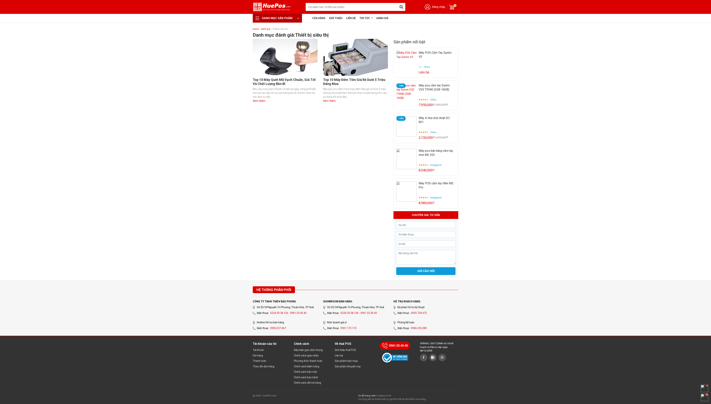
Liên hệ (351, 18)
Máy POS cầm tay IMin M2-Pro (436, 185)
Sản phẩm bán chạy (346, 360)
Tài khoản (258, 349)
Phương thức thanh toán (308, 360)
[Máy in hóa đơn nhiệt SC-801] (406, 126)
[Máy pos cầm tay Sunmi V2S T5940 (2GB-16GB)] (406, 93)
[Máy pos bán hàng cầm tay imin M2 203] (406, 159)
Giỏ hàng (258, 355)
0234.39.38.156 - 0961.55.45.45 (288, 312)
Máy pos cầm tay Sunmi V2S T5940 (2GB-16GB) (434, 87)
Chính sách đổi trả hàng (307, 382)
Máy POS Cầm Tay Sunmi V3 (435, 54)
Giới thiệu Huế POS (345, 349)
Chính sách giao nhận (306, 355)
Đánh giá (382, 18)
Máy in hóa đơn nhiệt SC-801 (435, 120)
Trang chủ (307, 18)
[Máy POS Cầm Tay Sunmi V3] (406, 61)
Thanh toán (259, 360)
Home (256, 29)
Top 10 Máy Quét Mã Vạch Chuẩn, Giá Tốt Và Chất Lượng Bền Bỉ (284, 82)
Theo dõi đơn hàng (263, 366)
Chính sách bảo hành (306, 377)
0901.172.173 (348, 328)
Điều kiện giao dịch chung (308, 349)
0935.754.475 (419, 312)
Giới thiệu (336, 18)
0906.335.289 (419, 328)
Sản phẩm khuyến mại (348, 366)
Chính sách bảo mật (305, 371)
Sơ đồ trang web (367, 395)
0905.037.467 (278, 328)
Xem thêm (259, 101)
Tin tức (364, 18)
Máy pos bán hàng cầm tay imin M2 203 (436, 153)
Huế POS (272, 7)
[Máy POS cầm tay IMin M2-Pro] (406, 191)
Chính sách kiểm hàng (306, 366)
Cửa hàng (318, 18)
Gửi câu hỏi (426, 271)
